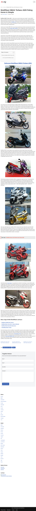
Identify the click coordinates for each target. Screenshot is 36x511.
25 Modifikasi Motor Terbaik (6, 327)
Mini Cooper (3, 445)
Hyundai (2, 435)
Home (1, 7)
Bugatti (2, 455)
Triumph (2, 418)
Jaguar (2, 436)
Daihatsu (2, 428)
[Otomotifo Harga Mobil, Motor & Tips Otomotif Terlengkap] (3, 2)
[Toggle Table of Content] (13, 52)
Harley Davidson (3, 401)
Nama (3, 358)
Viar (1, 413)
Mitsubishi (2, 446)
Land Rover (3, 441)
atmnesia (2, 469)
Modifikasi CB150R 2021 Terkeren (8, 322)
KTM (1, 406)
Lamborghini (3, 440)
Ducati (2, 396)
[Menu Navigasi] (34, 2)
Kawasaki (2, 404)
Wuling (2, 453)
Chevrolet (2, 426)
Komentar (4, 370)
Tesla (1, 450)
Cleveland (2, 399)
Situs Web (4, 366)
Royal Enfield (3, 416)
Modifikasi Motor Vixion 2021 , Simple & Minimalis (10, 324)
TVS (1, 419)
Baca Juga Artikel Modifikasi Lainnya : (8, 57)
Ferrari (2, 431)
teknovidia (2, 467)
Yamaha (4, 7)
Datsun (2, 430)
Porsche (2, 458)
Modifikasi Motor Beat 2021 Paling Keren (9, 325)
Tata (1, 460)
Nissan (2, 448)
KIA (1, 438)
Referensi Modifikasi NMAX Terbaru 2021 (8, 55)
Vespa (2, 411)
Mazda (2, 443)
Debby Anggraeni (4, 14)
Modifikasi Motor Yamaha (7, 347)
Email (3, 362)
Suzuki (2, 408)
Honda (2, 403)
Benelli (2, 414)
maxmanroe (3, 468)
